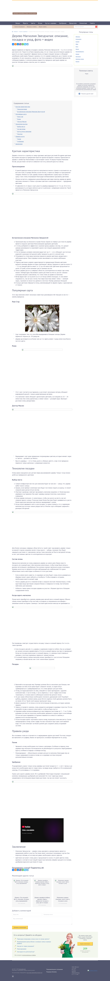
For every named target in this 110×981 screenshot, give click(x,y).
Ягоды (40, 23)
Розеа (19, 119)
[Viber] (20, 44)
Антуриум (78, 56)
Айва (77, 44)
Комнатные (83, 23)
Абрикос (78, 36)
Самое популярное (19, 26)
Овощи (17, 23)
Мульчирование (21, 949)
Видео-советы (42, 26)
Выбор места (21, 126)
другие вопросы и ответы (29, 955)
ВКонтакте (13, 976)
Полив (19, 139)
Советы (92, 23)
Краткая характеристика (22, 107)
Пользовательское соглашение (54, 969)
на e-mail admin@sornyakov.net (34, 972)
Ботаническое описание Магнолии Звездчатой (31, 111)
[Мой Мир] (18, 44)
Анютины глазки (80, 59)
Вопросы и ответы (32, 26)
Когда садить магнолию (24, 131)
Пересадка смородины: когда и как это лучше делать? (33, 939)
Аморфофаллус (80, 51)
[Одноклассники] (15, 44)
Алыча (77, 49)
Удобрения (62, 23)
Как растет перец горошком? (25, 946)
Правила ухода (19, 136)
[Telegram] (27, 44)
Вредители (73, 23)
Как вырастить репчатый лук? (26, 952)
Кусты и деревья (50, 23)
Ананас (77, 54)
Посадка (19, 134)
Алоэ (77, 46)
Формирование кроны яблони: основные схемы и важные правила (34, 942)
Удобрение (20, 141)
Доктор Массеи (21, 121)
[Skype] (25, 44)
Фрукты (25, 23)
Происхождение (22, 109)
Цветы (33, 23)
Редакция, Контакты (51, 972)
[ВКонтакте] (13, 44)
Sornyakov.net (22, 969)
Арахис (77, 61)
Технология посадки (21, 124)
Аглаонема (78, 39)
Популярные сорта (20, 114)
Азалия (77, 41)
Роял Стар (20, 116)
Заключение (19, 144)
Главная (16, 31)
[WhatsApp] (23, 44)
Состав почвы (21, 129)
